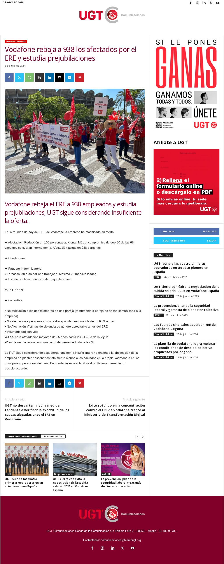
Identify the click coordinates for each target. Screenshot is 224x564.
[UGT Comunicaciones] (112, 15)
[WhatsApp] (29, 77)
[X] (211, 3)
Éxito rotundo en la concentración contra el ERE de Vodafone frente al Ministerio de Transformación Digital (114, 410)
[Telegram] (69, 77)
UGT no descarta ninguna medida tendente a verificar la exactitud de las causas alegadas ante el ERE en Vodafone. (37, 412)
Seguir (211, 240)
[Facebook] (190, 3)
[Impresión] (39, 77)
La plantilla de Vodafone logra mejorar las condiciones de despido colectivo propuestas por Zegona (184, 347)
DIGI (8, 474)
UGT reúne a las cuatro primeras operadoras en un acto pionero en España (24, 482)
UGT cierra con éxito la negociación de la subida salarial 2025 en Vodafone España (71, 484)
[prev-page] (137, 436)
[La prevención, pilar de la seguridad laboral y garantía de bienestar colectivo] (123, 459)
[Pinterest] (79, 77)
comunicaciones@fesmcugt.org (121, 540)
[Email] (59, 77)
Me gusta (209, 231)
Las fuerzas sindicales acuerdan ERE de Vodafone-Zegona (185, 326)
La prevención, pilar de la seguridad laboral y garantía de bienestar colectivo (121, 482)
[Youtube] (217, 3)
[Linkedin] (204, 3)
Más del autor (53, 436)
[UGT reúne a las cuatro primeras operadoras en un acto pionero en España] (27, 459)
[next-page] (143, 436)
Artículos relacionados (23, 436)
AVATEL (106, 474)
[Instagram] (197, 3)
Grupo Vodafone (16, 41)
